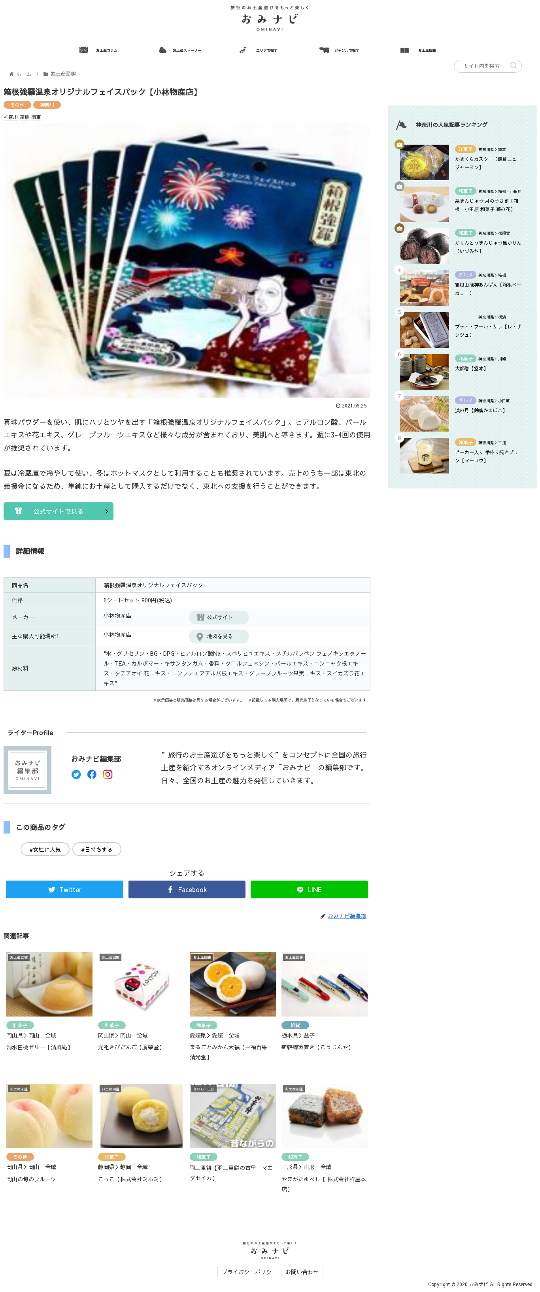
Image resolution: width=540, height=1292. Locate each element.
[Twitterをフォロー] (76, 776)
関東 (36, 117)
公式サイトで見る (58, 511)
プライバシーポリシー (249, 1272)
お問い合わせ (302, 1272)
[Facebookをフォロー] (92, 776)
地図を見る (220, 636)
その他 (17, 105)
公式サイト (220, 617)
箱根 (24, 117)
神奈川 (47, 105)
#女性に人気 (45, 849)
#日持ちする (97, 849)
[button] (514, 65)
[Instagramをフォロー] (108, 776)
